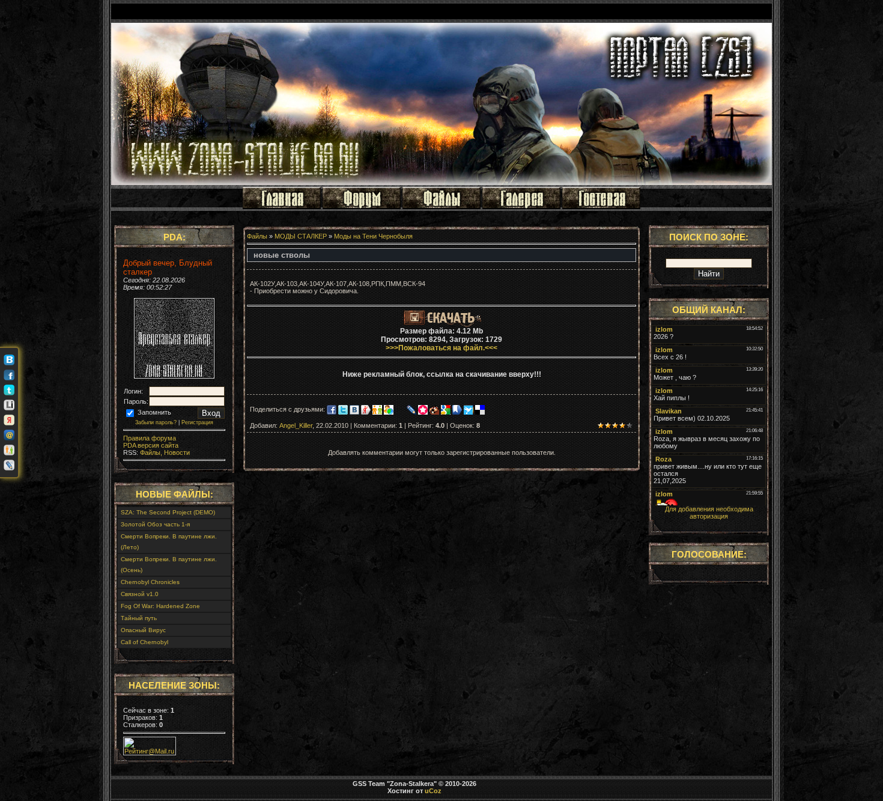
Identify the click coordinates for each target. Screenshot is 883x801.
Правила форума (149, 438)
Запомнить (153, 412)
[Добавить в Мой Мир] (9, 435)
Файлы (257, 236)
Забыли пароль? (156, 422)
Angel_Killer (295, 425)
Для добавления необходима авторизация (709, 512)
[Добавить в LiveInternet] (9, 405)
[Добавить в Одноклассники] (9, 450)
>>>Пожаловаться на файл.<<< (441, 348)
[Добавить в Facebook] (9, 375)
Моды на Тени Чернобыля (373, 236)
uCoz (433, 790)
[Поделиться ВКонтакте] (9, 360)
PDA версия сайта (150, 445)
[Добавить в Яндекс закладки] (9, 420)
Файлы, (150, 452)
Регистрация (197, 422)
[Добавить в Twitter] (9, 390)
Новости (176, 452)
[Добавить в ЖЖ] (9, 465)
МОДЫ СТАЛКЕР (301, 236)
